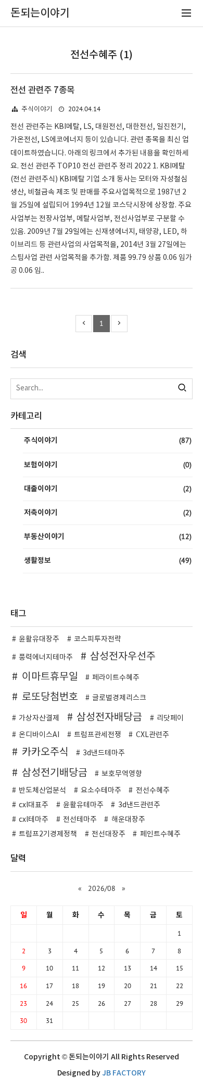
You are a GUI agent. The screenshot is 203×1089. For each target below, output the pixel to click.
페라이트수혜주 (115, 678)
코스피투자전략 (97, 639)
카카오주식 (45, 752)
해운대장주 (128, 820)
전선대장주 (108, 834)
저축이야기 (108, 512)
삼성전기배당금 (54, 773)
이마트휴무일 (50, 677)
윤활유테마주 (83, 805)
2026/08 (102, 888)
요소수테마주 (101, 790)
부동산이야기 (108, 536)
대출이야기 (108, 488)
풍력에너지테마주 (46, 657)
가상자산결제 (39, 718)
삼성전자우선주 (123, 656)
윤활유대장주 (39, 639)
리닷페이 (170, 718)
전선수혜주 (153, 790)
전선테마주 (80, 820)
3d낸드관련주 (139, 805)
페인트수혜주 (160, 834)
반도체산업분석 (42, 790)
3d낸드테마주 (104, 753)
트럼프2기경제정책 (48, 834)
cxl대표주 (33, 805)
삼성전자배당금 (109, 717)
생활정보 (108, 560)
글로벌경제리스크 (119, 698)
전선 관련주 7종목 (42, 90)
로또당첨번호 (50, 697)
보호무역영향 (122, 774)
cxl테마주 (33, 820)
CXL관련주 (152, 735)
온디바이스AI (39, 735)
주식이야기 (37, 109)
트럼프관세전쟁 (97, 735)
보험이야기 (108, 464)
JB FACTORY (124, 1073)
